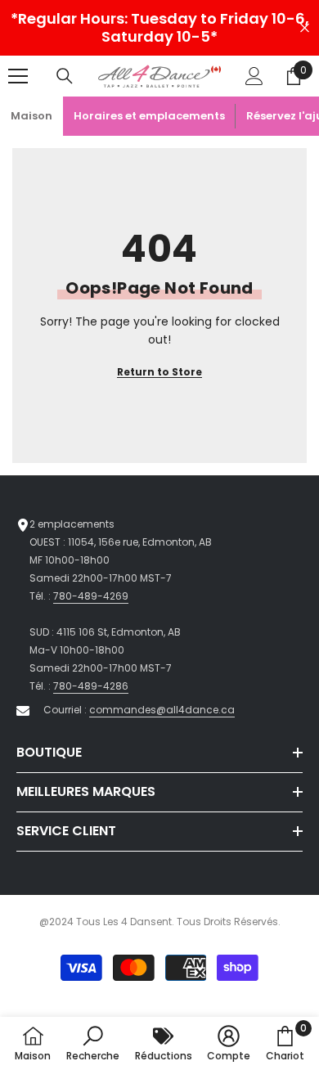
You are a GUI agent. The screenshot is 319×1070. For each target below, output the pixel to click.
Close (305, 28)
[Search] (64, 76)
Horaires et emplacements (149, 116)
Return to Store (159, 372)
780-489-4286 (90, 686)
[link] (93, 1043)
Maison (31, 116)
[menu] (18, 76)
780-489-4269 (90, 596)
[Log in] (254, 76)
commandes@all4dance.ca (162, 710)
